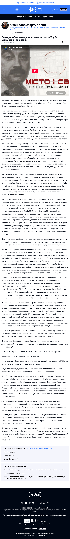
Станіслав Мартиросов (39, 449)
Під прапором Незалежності (15, 473)
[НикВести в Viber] (22, 503)
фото (45, 17)
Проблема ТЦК (9, 452)
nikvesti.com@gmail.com (37, 535)
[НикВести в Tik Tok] (40, 503)
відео (51, 17)
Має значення (9, 456)
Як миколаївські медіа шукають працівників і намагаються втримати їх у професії (34, 470)
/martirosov (19, 32)
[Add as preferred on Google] (17, 9)
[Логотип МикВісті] (35, 10)
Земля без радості (11, 459)
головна (20, 17)
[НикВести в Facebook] (26, 503)
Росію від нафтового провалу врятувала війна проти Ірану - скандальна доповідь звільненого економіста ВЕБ (34, 477)
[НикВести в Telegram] (30, 503)
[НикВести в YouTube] (33, 503)
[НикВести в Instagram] (37, 503)
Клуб (64, 9)
